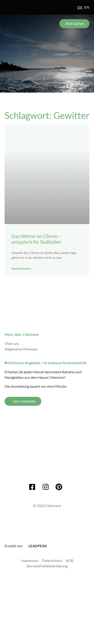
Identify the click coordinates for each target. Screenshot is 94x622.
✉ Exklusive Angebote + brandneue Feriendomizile (46, 362)
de (80, 7)
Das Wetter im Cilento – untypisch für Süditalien (36, 239)
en (86, 7)
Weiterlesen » (21, 268)
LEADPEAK (37, 546)
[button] (85, 36)
